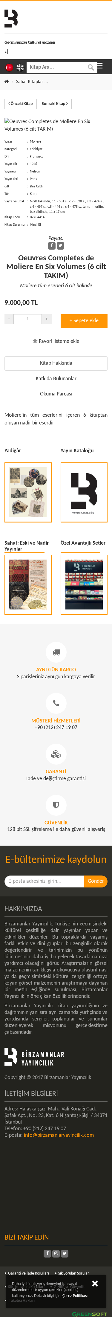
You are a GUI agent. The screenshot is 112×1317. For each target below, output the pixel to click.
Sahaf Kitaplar (29, 82)
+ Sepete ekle (84, 321)
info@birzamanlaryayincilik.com (59, 1135)
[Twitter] (60, 246)
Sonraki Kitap (54, 104)
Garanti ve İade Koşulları (28, 1273)
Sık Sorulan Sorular (73, 1273)
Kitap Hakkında (56, 363)
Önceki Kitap (21, 104)
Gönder (96, 881)
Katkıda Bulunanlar (56, 379)
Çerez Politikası (75, 1296)
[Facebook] (52, 246)
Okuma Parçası (56, 394)
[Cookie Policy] (95, 1285)
